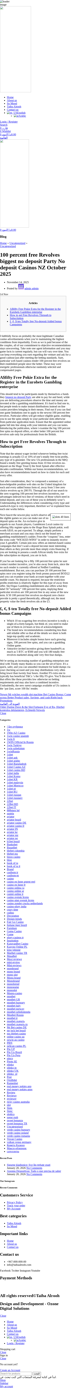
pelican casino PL (16, 1046)
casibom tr (12, 872)
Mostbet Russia (15, 1015)
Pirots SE (12, 1061)
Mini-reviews (14, 965)
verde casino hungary (18, 1129)
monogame (13, 987)
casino (10, 878)
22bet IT (11, 807)
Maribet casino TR (17, 953)
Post (9, 1077)
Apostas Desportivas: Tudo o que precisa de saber (34, 1171)
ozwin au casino (15, 1039)
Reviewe (12, 1095)
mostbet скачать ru (17, 1024)
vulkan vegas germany (19, 1142)
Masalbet (12, 956)
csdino (10, 912)
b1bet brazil (13, 841)
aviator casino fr (15, 825)
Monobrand (13, 980)
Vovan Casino (14, 1139)
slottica (10, 1114)
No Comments (34, 1167)
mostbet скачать (16, 1021)
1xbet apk (12, 757)
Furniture (12, 928)
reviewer (11, 1098)
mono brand (13, 971)
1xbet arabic (13, 760)
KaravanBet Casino (17, 943)
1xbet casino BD (16, 770)
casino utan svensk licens (20, 900)
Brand (10, 869)
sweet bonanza (15, 1120)
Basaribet (12, 847)
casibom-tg (13, 875)
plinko (10, 1064)
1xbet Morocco (15, 785)
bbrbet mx (12, 853)
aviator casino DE (16, 822)
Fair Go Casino (15, 922)
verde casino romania (18, 1135)
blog (9, 859)
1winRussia (13, 751)
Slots (9, 1108)
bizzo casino (13, 856)
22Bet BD (12, 804)
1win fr (11, 739)
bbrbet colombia (15, 850)
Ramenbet (12, 1083)
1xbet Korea (13, 776)
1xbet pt (11, 788)
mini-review (13, 962)
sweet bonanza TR (17, 1123)
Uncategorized (17, 243)
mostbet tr (12, 1018)
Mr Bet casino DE (17, 1027)
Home (3, 243)
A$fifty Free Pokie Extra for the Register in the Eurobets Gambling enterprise (35, 310)
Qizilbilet (12, 1080)
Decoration (13, 915)
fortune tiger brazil (17, 925)
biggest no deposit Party (18, 397)
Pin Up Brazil (14, 1052)
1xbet (10, 754)
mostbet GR (13, 999)
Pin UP (11, 1049)
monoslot (12, 990)
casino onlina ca (15, 887)
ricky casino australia (18, 1101)
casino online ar (15, 891)
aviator (10, 816)
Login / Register (15, 1343)
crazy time (12, 909)
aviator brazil (14, 819)
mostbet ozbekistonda (18, 1011)
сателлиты (13, 1151)
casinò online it (15, 894)
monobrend (13, 984)
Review (11, 1092)
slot (9, 1104)
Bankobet (12, 844)
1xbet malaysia (15, 782)
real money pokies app (19, 1086)
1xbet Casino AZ (16, 766)
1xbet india (13, 773)
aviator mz (12, 835)
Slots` (10, 1111)
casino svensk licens (18, 897)
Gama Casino (14, 931)
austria (10, 813)
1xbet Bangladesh (16, 763)
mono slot (12, 974)
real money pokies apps (19, 1089)
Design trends (14, 918)
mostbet (11, 996)
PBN (9, 1042)
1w (8, 729)
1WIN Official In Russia (20, 742)
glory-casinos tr (15, 937)
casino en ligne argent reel (21, 881)
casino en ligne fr (16, 884)
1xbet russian (14, 794)
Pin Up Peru (13, 1055)
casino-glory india (16, 906)
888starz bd (13, 810)
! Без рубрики (15, 726)
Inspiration (12, 940)
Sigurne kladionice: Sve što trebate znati (28, 1164)
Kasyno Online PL (17, 946)
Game (10, 934)
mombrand (13, 968)
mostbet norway (15, 1008)
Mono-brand (14, 977)
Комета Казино (16, 1145)
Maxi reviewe (14, 959)
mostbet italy (14, 1005)
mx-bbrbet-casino (16, 1033)
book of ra (12, 863)
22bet (10, 801)
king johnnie (14, 949)
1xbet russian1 (15, 797)
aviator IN (12, 828)
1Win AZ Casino (16, 732)
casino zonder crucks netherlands (25, 903)
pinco (10, 1058)
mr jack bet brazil (16, 1030)
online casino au (15, 1036)
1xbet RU (12, 791)
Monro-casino (14, 993)
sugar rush (12, 1117)
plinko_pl (12, 1073)
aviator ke (12, 832)
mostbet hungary (16, 1002)
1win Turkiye (14, 745)
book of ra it (13, 866)
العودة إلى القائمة (10, 703)
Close (3, 713)
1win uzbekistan (16, 748)
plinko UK (13, 1070)
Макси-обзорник (17, 1148)
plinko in (12, 1067)
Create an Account (10, 1370)
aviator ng (12, 838)
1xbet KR (12, 779)
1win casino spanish (18, 735)
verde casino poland (18, 1132)
